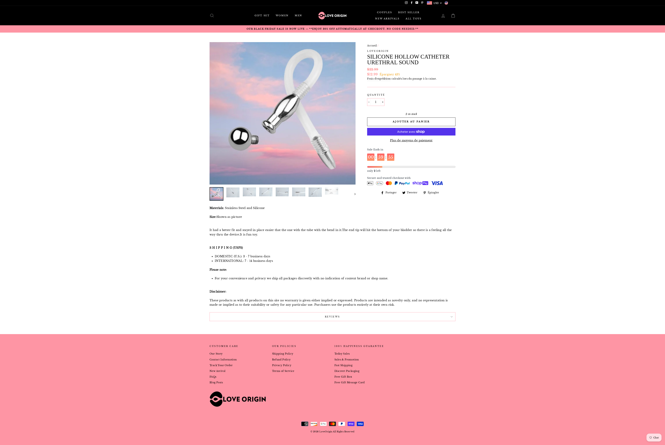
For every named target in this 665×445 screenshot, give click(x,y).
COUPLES (384, 12)
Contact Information (223, 359)
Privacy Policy (281, 365)
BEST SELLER (409, 12)
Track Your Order (221, 365)
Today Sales (342, 353)
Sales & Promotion (346, 359)
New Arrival (217, 371)
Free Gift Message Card (349, 382)
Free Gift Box (343, 376)
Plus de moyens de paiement (411, 140)
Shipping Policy (282, 353)
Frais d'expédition (379, 78)
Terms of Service (283, 371)
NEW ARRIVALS (387, 18)
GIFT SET (262, 15)
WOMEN (282, 15)
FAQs (213, 376)
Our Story (216, 353)
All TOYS (414, 18)
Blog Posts (216, 382)
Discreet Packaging (346, 371)
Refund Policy (281, 359)
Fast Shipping (343, 365)
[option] (332, 29)
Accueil (372, 45)
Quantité (376, 95)
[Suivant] (353, 194)
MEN (298, 15)
